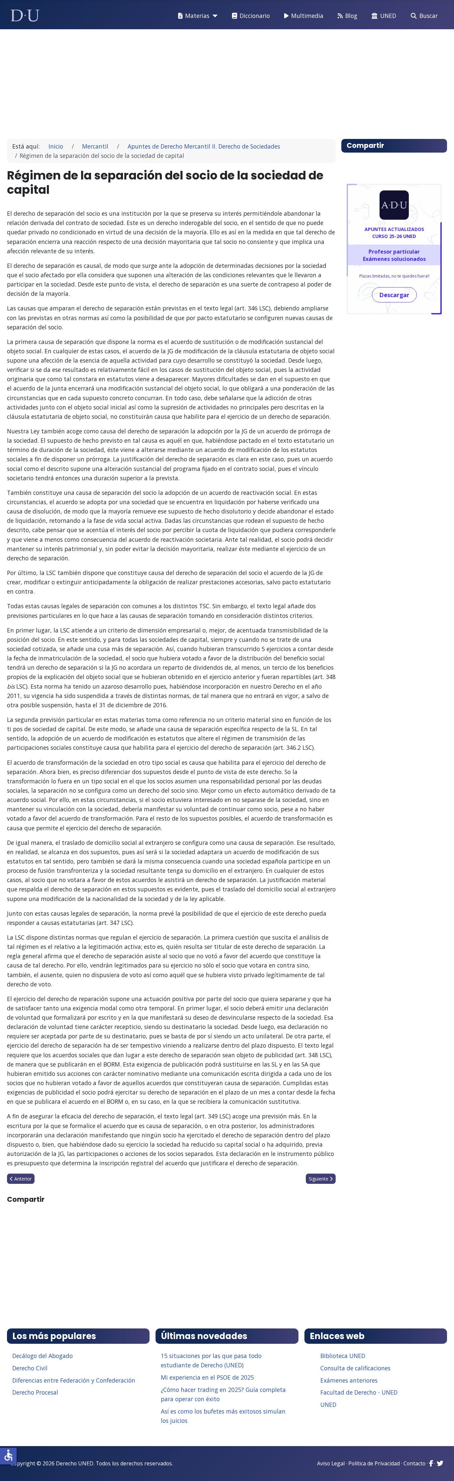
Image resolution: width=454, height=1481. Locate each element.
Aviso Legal (331, 1463)
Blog (351, 16)
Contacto (414, 1463)
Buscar (428, 16)
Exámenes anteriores (349, 1380)
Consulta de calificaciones (355, 1368)
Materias (197, 16)
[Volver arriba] (442, 1468)
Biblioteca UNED (342, 1356)
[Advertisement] (211, 81)
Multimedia (307, 16)
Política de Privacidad (374, 1463)
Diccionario (255, 16)
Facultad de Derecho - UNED (358, 1392)
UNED (388, 16)
